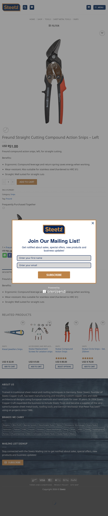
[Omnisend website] (54, 289)
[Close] (92, 223)
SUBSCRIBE (54, 275)
